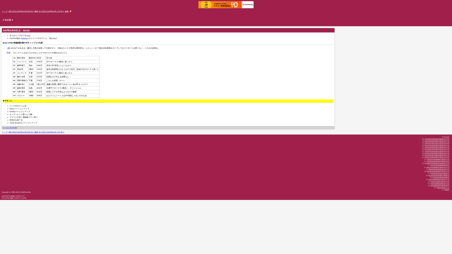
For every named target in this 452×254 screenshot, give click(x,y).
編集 (67, 11)
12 (448, 137)
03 (430, 139)
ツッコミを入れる (9, 128)
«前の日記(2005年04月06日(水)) (21, 11)
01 (426, 139)
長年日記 (26, 30)
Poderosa (24, 38)
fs (5, 43)
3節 (8, 48)
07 (438, 139)
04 (432, 139)
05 (434, 139)
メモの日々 (7, 20)
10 (444, 139)
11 (446, 137)
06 (436, 139)
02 (428, 139)
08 (440, 139)
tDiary (13, 196)
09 (442, 139)
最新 (36, 11)
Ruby (12, 198)
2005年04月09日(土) (12, 30)
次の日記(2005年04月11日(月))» (52, 11)
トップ (5, 11)
